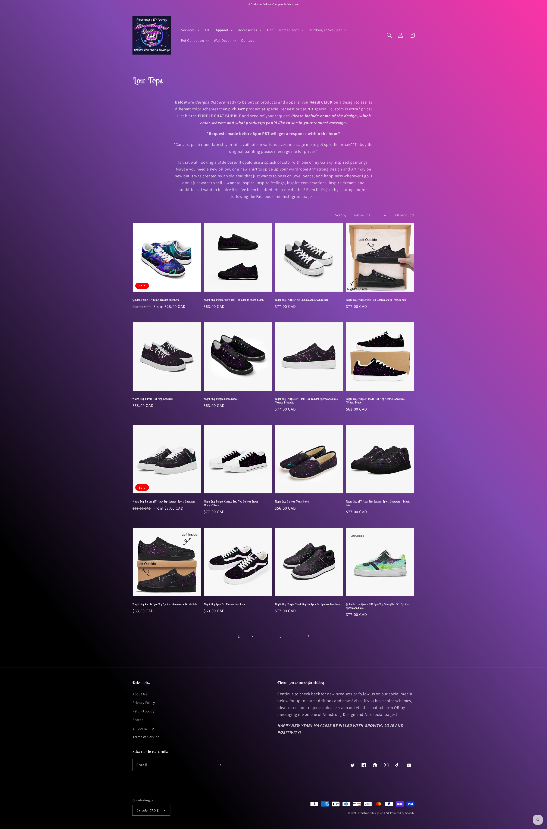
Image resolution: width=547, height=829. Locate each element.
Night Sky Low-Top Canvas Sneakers (224, 604)
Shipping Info (143, 728)
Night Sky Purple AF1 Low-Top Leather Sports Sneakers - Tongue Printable (307, 400)
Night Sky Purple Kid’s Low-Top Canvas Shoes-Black (233, 300)
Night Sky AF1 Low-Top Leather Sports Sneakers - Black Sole (378, 503)
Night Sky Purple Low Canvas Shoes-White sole (301, 300)
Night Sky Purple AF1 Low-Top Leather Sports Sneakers (163, 501)
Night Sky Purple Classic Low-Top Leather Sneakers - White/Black (376, 400)
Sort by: (341, 215)
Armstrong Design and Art (373, 812)
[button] (190, 30)
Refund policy (143, 711)
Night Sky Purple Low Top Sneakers (152, 399)
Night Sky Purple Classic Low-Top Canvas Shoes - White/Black (232, 503)
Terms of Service (145, 736)
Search (138, 719)
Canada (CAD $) (148, 810)
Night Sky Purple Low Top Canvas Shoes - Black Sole (376, 300)
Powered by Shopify (402, 812)
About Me (140, 694)
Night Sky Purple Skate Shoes (220, 399)
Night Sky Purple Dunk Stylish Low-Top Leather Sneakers (307, 604)
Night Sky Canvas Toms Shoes (292, 501)
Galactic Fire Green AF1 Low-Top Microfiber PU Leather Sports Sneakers (378, 606)
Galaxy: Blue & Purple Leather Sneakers (155, 300)
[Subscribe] (219, 765)
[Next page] (308, 636)
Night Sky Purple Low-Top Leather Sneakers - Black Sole (164, 604)
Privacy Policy (143, 702)
